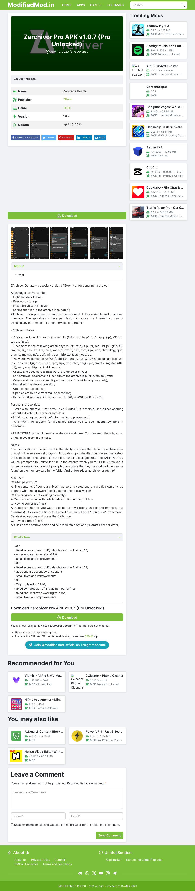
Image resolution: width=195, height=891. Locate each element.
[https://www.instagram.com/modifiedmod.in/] (108, 873)
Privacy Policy (40, 860)
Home (66, 5)
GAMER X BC (129, 886)
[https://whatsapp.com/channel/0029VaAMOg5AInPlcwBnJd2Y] (87, 873)
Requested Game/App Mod (144, 860)
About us (20, 860)
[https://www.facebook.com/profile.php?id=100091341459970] (80, 873)
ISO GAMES (115, 5)
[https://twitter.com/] (94, 873)
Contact (59, 860)
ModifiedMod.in (31, 5)
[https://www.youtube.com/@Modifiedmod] (101, 873)
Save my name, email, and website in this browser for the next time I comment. (67, 825)
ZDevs (67, 99)
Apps (80, 5)
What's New (22, 537)
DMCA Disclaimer (26, 864)
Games (95, 5)
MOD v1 (19, 266)
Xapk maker (114, 860)
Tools (67, 108)
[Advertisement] (67, 177)
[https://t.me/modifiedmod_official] (115, 873)
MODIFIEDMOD (67, 886)
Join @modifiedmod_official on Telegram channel (70, 645)
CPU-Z (89, 636)
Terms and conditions (57, 864)
